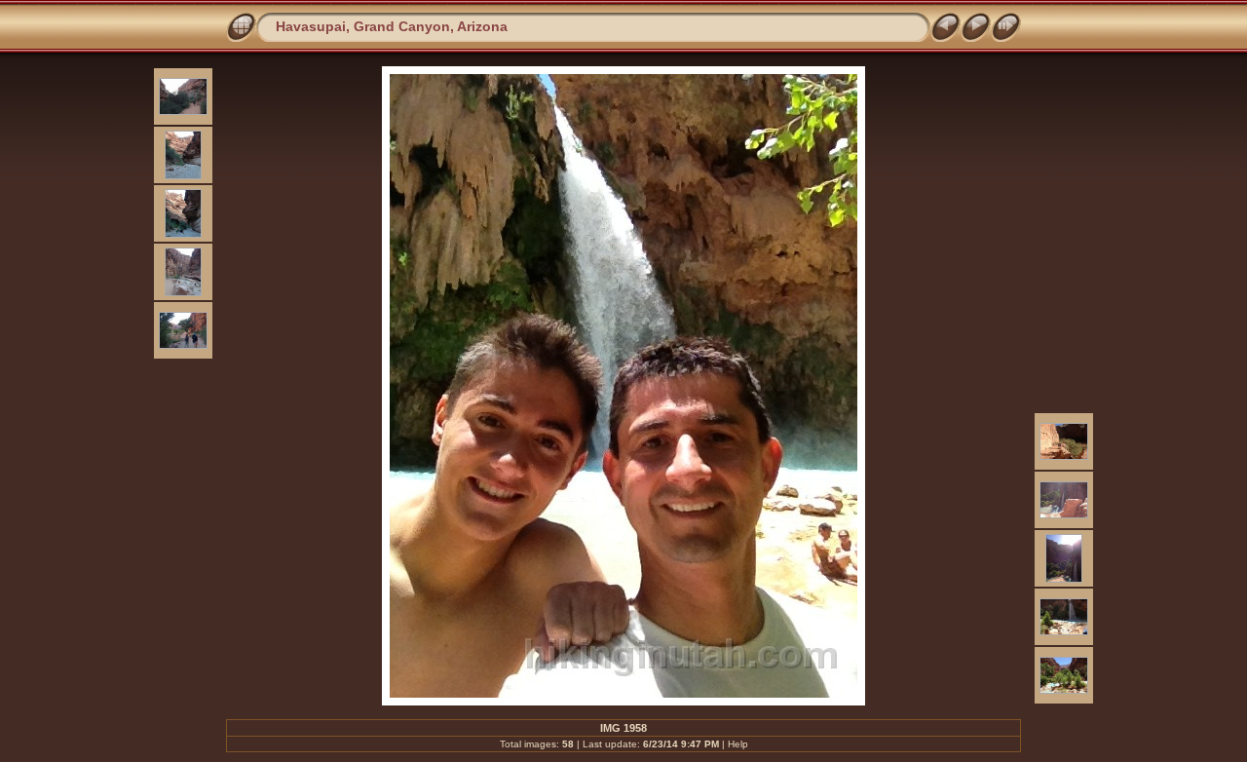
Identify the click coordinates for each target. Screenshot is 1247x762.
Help (738, 744)
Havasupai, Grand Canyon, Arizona (392, 26)
